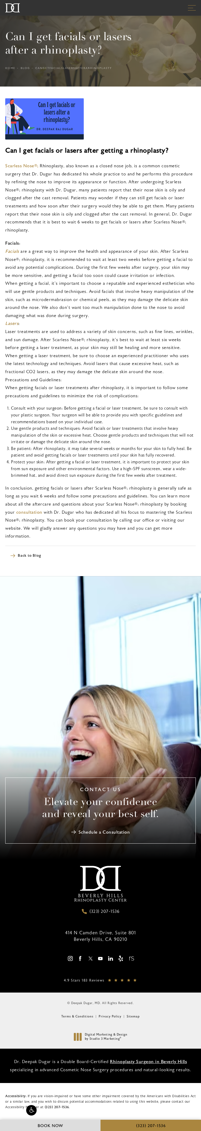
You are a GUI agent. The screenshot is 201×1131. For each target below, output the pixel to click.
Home (10, 68)
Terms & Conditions (77, 1016)
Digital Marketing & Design (106, 1037)
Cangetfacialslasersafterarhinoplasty (73, 68)
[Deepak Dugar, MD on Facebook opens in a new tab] (80, 958)
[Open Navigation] (192, 7)
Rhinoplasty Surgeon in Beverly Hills (148, 1061)
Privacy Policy (110, 1016)
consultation (29, 512)
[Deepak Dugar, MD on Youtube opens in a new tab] (100, 958)
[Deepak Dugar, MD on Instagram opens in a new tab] (70, 958)
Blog (25, 68)
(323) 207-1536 (57, 1107)
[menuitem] (70, 958)
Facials (12, 251)
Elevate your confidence (100, 808)
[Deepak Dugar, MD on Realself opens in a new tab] (131, 958)
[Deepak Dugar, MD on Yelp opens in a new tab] (121, 958)
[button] (31, 1110)
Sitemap (133, 1016)
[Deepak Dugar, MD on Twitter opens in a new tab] (90, 958)
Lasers (11, 323)
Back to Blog (29, 556)
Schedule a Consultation (104, 832)
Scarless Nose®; (21, 165)
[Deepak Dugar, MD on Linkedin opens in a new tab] (110, 958)
